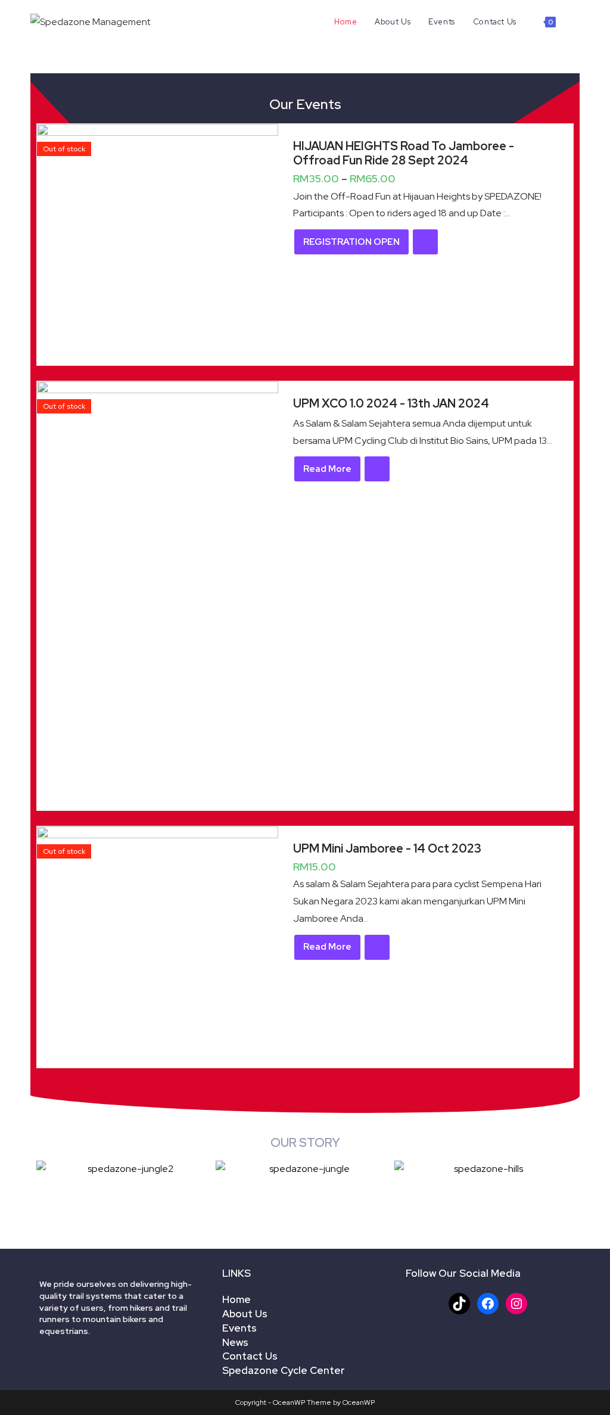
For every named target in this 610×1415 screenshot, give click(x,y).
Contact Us (250, 1356)
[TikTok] (459, 1303)
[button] (48, 1168)
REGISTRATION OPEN (351, 242)
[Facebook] (488, 1303)
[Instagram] (516, 1303)
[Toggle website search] (577, 22)
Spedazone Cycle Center (283, 1370)
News (235, 1342)
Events (239, 1328)
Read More (327, 469)
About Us (244, 1313)
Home (236, 1299)
